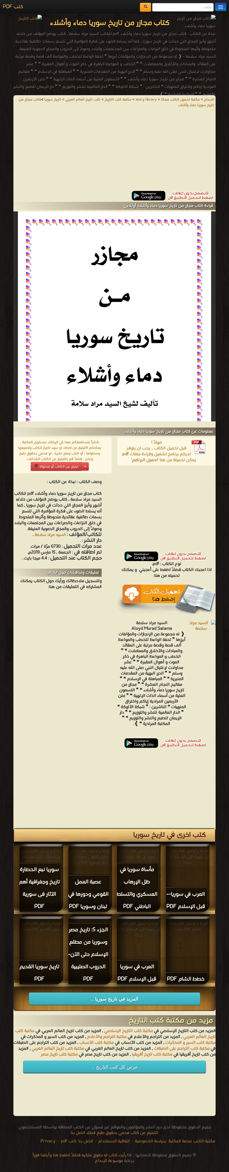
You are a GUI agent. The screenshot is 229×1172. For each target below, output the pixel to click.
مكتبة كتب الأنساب (96, 1043)
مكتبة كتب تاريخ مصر (59, 1054)
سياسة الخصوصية (150, 1141)
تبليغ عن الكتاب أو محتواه (58, 466)
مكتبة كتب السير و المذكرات (190, 1043)
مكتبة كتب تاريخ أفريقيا (152, 1054)
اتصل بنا (85, 1141)
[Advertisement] (114, 152)
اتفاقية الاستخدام (113, 1141)
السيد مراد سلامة (50, 535)
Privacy (48, 1141)
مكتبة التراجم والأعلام (107, 1037)
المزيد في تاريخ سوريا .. (114, 998)
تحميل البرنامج (145, 460)
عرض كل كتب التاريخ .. (115, 1067)
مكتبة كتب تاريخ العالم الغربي (58, 1048)
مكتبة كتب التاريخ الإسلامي (128, 1031)
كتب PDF (13, 6)
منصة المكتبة (180, 1141)
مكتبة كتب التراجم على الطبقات (181, 1048)
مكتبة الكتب (204, 1141)
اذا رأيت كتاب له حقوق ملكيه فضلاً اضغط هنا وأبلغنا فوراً (82, 1155)
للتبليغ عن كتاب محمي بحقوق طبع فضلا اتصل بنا (114, 1133)
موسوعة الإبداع (109, 1161)
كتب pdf (68, 1141)
